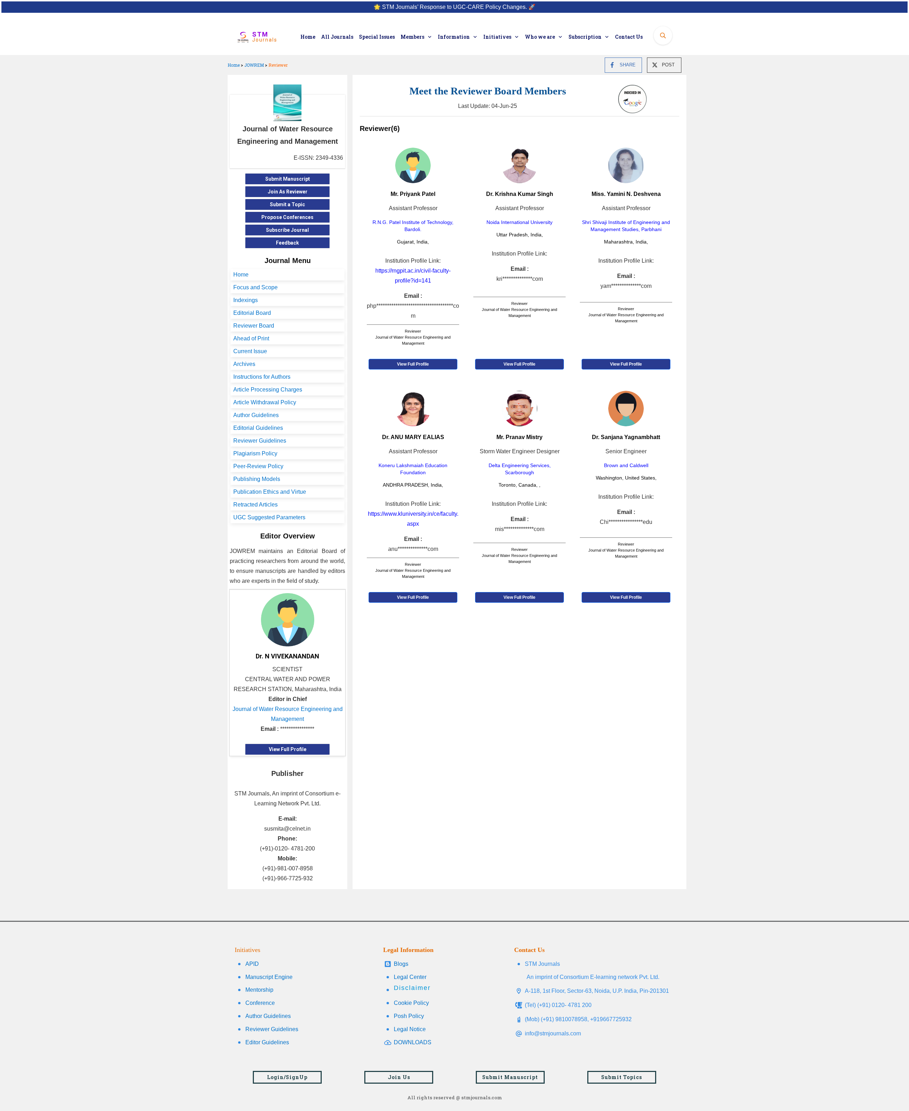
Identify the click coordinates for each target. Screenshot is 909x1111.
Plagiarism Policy (255, 453)
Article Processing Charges (267, 390)
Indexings (245, 300)
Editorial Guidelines (258, 428)
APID (252, 964)
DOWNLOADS (412, 1042)
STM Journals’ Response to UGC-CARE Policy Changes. (454, 7)
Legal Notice (410, 1029)
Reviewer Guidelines (259, 441)
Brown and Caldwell (626, 465)
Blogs (401, 964)
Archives (244, 364)
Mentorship (259, 990)
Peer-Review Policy (258, 466)
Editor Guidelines (267, 1042)
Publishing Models (256, 479)
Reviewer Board (253, 326)
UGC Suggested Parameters (269, 517)
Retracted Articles (255, 505)
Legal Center (410, 977)
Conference (260, 1003)
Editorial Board (252, 313)
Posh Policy (409, 1016)
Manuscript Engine (269, 977)
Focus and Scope (255, 287)
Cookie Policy (411, 1003)
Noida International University (519, 222)
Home (234, 65)
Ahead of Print (251, 338)
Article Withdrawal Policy (264, 402)
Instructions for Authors (261, 377)
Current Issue (250, 351)
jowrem (254, 65)
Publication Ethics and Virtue (269, 492)
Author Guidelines (256, 415)
